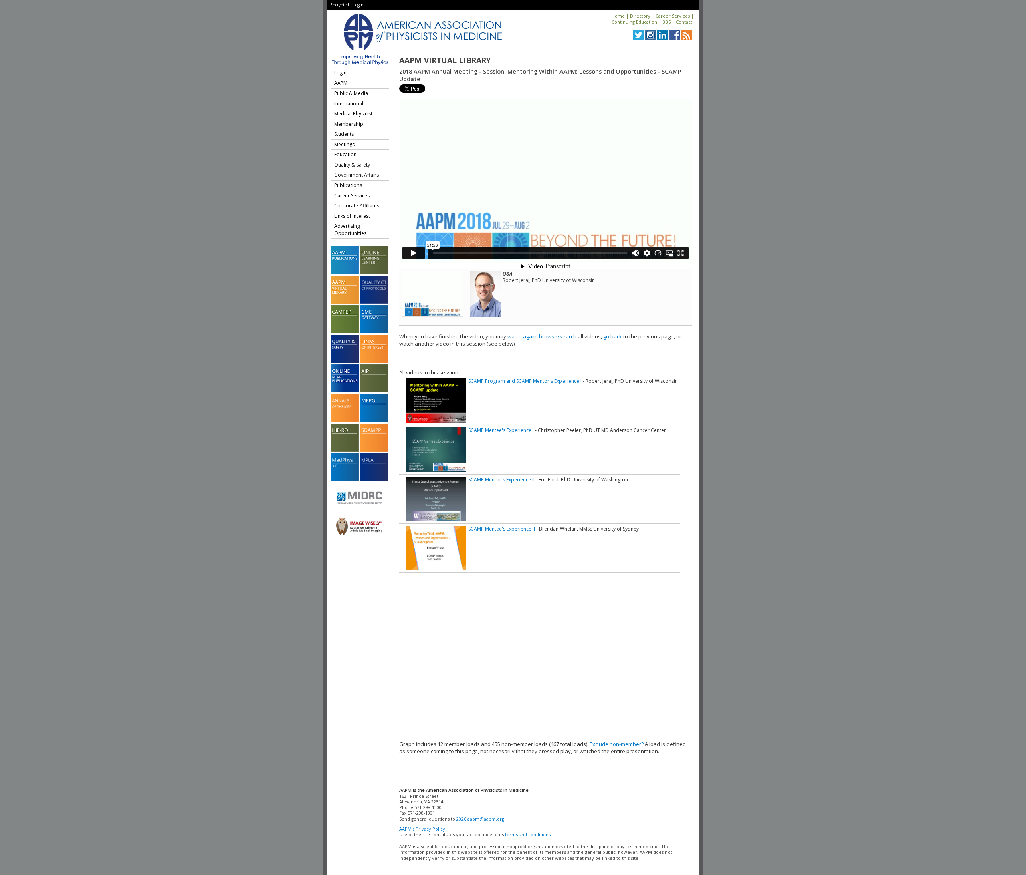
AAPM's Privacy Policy (422, 829)
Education (345, 154)
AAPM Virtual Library (445, 60)
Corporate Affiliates (356, 205)
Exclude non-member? (617, 744)
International (348, 103)
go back (612, 336)
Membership (348, 124)
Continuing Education (634, 22)
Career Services (673, 16)
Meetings (344, 144)
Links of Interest (352, 216)
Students (344, 134)
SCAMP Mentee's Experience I (501, 430)
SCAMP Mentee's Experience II (501, 528)
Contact (684, 22)
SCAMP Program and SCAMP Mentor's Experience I (525, 381)
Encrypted (339, 5)
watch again (522, 336)
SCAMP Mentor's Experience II (501, 479)
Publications (348, 185)
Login (358, 5)
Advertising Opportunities (350, 230)
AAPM (340, 83)
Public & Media (351, 93)
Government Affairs (356, 174)
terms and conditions (528, 834)
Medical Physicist (353, 113)
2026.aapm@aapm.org (480, 819)
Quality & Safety (352, 164)
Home (618, 16)
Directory (640, 16)
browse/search (557, 336)
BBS (666, 22)
